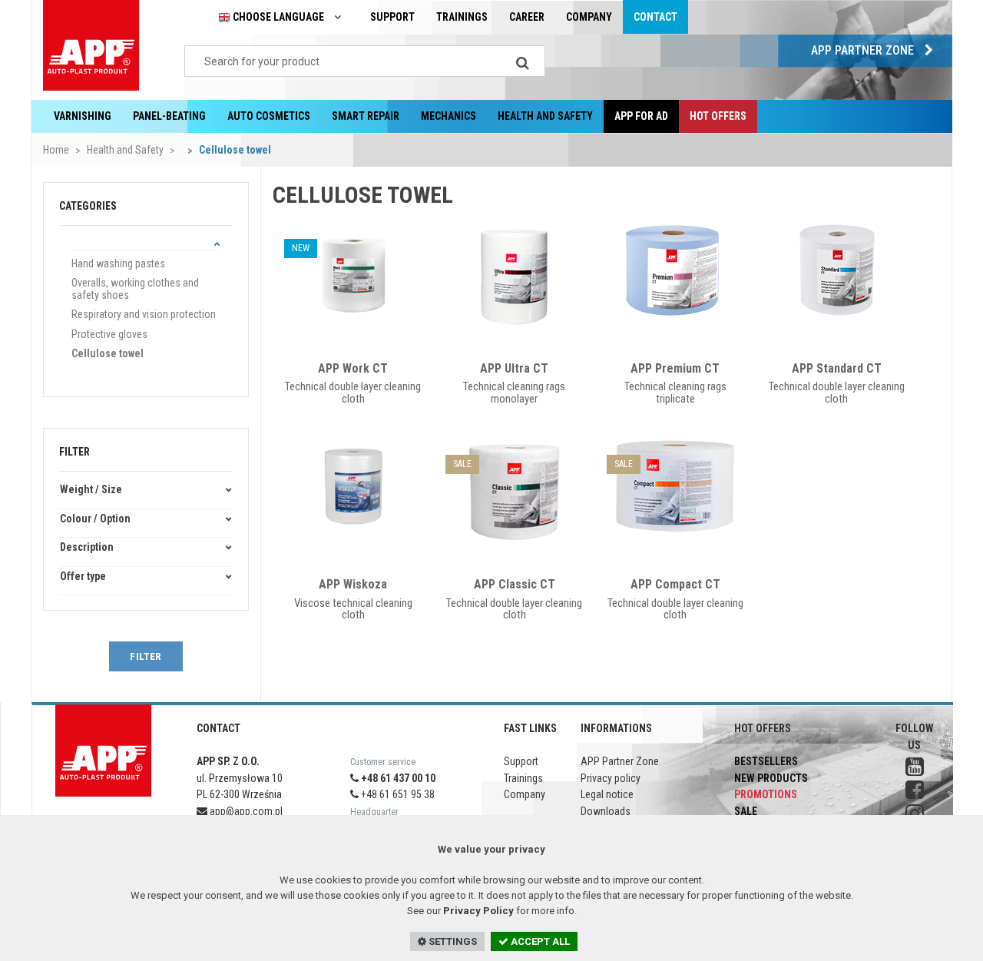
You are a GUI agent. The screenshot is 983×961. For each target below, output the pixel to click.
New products (771, 778)
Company (589, 17)
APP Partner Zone (864, 50)
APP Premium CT (675, 368)
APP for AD (641, 116)
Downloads (606, 811)
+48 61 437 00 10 (397, 778)
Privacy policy (610, 778)
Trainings (462, 17)
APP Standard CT (837, 368)
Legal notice (607, 794)
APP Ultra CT (514, 368)
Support (392, 17)
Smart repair (365, 116)
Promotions (765, 794)
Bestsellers (766, 761)
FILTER (145, 656)
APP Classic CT (514, 584)
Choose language (278, 17)
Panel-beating (169, 116)
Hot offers (718, 116)
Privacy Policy (478, 910)
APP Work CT (353, 368)
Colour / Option (95, 519)
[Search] (522, 61)
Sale (745, 811)
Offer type (83, 576)
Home (56, 150)
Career (526, 17)
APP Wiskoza (353, 584)
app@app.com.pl (245, 811)
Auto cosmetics (268, 116)
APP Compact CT (675, 584)
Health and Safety (545, 116)
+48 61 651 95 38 (397, 794)
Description (87, 547)
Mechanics (448, 116)
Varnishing (82, 116)
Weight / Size (91, 489)
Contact (655, 17)
